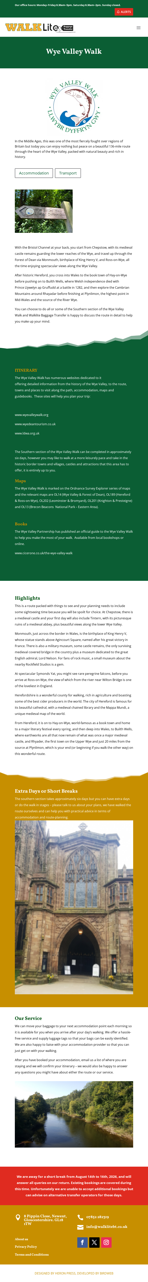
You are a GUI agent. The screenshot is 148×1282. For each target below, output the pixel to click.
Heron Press (65, 1273)
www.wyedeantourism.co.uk (35, 424)
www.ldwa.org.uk (27, 433)
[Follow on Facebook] (82, 1242)
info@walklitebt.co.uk (106, 1227)
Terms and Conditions (32, 1255)
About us (21, 1239)
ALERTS (126, 12)
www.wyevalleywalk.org (31, 415)
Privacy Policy (26, 1247)
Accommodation (34, 173)
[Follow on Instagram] (106, 1242)
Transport (68, 173)
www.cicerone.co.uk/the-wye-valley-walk (43, 553)
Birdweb (106, 1273)
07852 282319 (97, 1217)
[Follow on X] (94, 1242)
